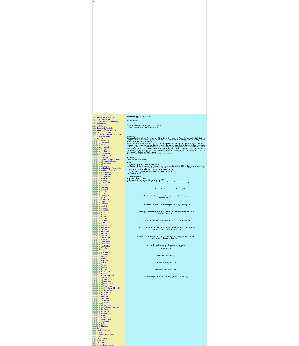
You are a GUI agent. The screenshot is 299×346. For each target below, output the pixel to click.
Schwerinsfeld (106, 292)
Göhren (103, 191)
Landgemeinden (104, 147)
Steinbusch (105, 311)
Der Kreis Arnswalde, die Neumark (109, 134)
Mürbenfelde (105, 237)
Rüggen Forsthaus (109, 170)
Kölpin (103, 214)
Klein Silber (105, 210)
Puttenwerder (107, 286)
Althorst (106, 157)
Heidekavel (105, 200)
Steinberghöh (107, 254)
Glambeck (104, 189)
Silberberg (104, 296)
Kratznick (104, 221)
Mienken (104, 235)
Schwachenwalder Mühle (112, 288)
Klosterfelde (105, 212)
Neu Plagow (107, 252)
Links (98, 336)
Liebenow (104, 229)
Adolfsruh (106, 277)
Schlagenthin (105, 271)
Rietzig (103, 263)
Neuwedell (105, 143)
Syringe (103, 315)
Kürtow (103, 223)
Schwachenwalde (107, 275)
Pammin (104, 248)
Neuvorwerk (107, 305)
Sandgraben (107, 172)
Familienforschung (103, 330)
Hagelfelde (105, 195)
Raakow (104, 256)
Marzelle (104, 233)
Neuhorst (106, 166)
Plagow (103, 250)
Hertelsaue (105, 204)
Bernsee (104, 178)
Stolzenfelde (105, 313)
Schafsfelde (107, 174)
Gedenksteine (101, 126)
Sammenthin (105, 269)
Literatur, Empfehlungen (105, 334)
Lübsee (105, 303)
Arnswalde (105, 141)
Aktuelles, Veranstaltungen (106, 130)
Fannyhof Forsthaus (110, 162)
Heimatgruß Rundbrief (104, 128)
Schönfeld (104, 273)
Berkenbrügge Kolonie (111, 160)
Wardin (103, 318)
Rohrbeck (104, 267)
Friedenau (104, 185)
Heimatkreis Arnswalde (105, 117)
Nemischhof (105, 242)
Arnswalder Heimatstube (105, 120)
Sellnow (104, 294)
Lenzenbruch (105, 227)
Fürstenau (104, 187)
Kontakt (99, 332)
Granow (104, 193)
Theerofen (106, 176)
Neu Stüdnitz (105, 246)
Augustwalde (105, 153)
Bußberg (104, 181)
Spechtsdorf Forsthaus (111, 307)
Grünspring (107, 164)
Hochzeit (104, 208)
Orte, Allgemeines (103, 136)
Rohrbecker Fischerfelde (112, 168)
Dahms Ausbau (108, 280)
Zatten (103, 324)
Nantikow (104, 240)
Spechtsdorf (105, 301)
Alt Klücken (105, 151)
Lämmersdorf (106, 225)
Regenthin (104, 261)
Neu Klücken (106, 244)
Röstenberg (105, 265)
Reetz (103, 145)
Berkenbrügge (106, 155)
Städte (101, 138)
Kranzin (104, 219)
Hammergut (107, 282)
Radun (103, 259)
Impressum (100, 341)
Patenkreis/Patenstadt (104, 132)
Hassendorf (105, 197)
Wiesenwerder (106, 320)
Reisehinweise (101, 339)
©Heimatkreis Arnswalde (105, 345)
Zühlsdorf (104, 326)
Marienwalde (105, 231)
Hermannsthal (108, 284)
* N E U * (100, 343)
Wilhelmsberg (108, 290)
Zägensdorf (105, 322)
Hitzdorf (104, 206)
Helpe (103, 202)
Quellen (99, 328)
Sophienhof (105, 299)
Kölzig (103, 216)
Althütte (104, 149)
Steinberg (104, 309)
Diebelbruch (105, 183)
